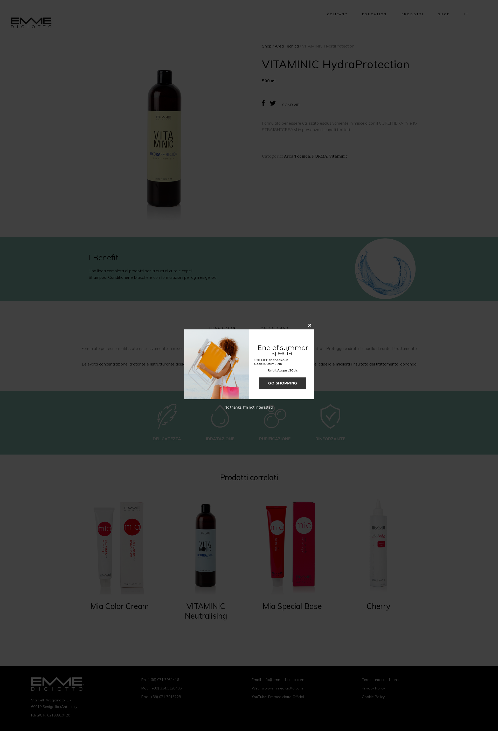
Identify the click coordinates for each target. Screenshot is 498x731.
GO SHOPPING (282, 383)
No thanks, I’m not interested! (249, 407)
